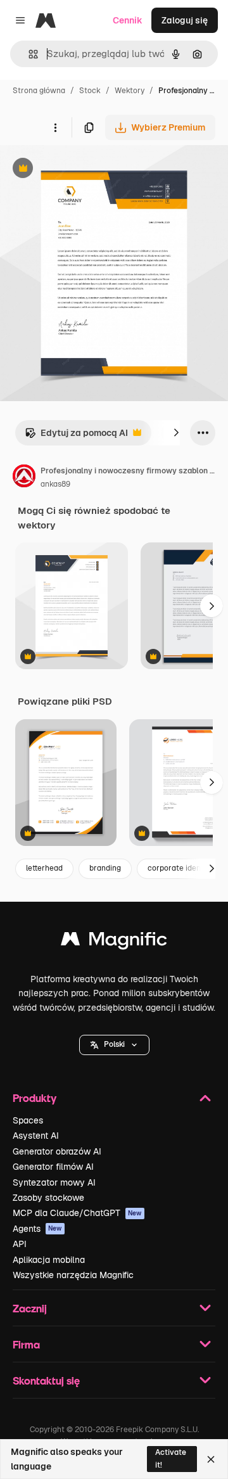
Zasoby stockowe (48, 1197)
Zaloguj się (185, 20)
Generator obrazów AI (57, 1151)
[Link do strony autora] (24, 477)
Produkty (34, 1097)
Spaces (28, 1120)
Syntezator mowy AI (54, 1182)
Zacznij (30, 1308)
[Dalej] (176, 432)
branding (105, 868)
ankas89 (55, 484)
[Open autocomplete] (28, 54)
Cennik (127, 20)
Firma (26, 1344)
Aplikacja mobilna (49, 1259)
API (20, 1244)
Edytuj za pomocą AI (76, 436)
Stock (90, 91)
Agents (37, 1228)
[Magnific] (114, 942)
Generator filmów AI (53, 1166)
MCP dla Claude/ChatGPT (77, 1213)
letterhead (44, 868)
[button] (114, 1045)
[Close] (211, 1459)
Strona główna (39, 91)
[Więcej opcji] (55, 127)
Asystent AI (36, 1135)
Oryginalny (87, 169)
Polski (114, 1044)
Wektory (129, 91)
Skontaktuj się (46, 1380)
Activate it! (170, 1458)
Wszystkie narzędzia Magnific (73, 1275)
